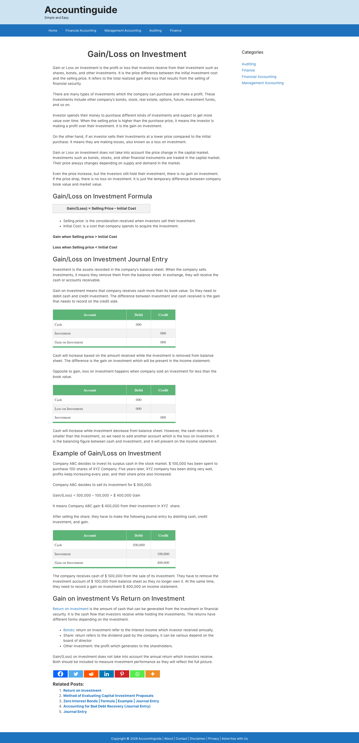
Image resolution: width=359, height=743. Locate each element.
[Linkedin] (106, 674)
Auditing (155, 30)
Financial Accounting (81, 30)
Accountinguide (80, 9)
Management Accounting (123, 30)
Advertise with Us (235, 739)
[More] (152, 674)
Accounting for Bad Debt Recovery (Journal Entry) (107, 706)
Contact (182, 739)
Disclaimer (197, 739)
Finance (176, 30)
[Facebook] (60, 674)
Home (53, 30)
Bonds (68, 630)
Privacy (213, 739)
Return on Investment (82, 690)
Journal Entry (75, 712)
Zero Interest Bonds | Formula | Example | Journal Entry (111, 701)
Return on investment (71, 609)
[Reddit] (91, 674)
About (168, 739)
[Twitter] (76, 674)
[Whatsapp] (137, 674)
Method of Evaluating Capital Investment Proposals (108, 696)
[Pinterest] (122, 674)
